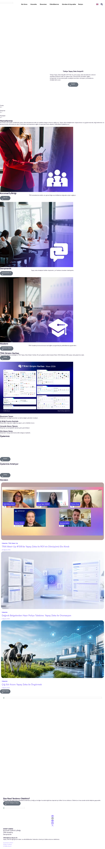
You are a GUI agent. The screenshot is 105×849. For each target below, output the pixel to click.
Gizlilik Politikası (7, 844)
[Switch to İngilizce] (97, 4)
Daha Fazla (5, 691)
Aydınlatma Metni (8, 842)
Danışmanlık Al (6, 273)
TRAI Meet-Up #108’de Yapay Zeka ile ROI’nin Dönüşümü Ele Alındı (35, 546)
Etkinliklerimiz (54, 4)
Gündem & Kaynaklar (69, 4)
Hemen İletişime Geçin (12, 803)
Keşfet (73, 84)
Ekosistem (43, 4)
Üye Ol (5, 197)
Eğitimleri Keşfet (7, 348)
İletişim (80, 4)
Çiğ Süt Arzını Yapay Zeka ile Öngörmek (22, 684)
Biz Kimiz (24, 4)
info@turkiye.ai (7, 846)
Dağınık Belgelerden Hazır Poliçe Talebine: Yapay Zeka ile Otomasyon (36, 615)
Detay (5, 357)
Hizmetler (33, 4)
